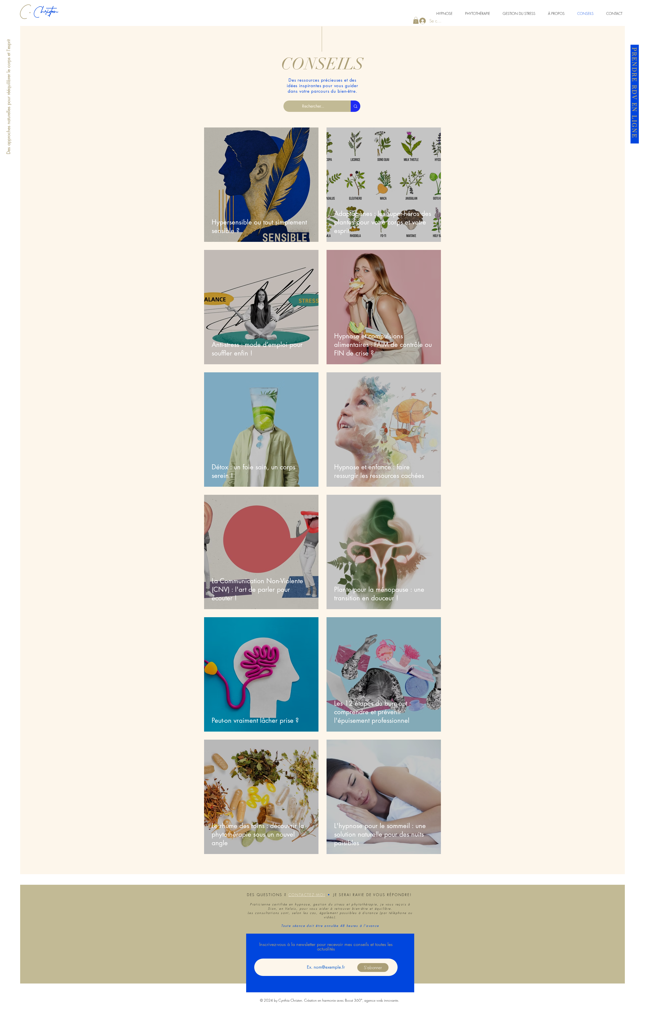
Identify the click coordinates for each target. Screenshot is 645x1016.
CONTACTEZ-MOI (306, 894)
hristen (49, 16)
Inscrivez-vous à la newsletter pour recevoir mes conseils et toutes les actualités (326, 946)
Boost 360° (353, 1000)
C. (27, 16)
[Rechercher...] (355, 106)
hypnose (302, 904)
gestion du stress (329, 904)
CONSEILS (322, 64)
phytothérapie (364, 904)
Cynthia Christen (290, 1000)
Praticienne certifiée (268, 904)
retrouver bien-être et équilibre (362, 908)
